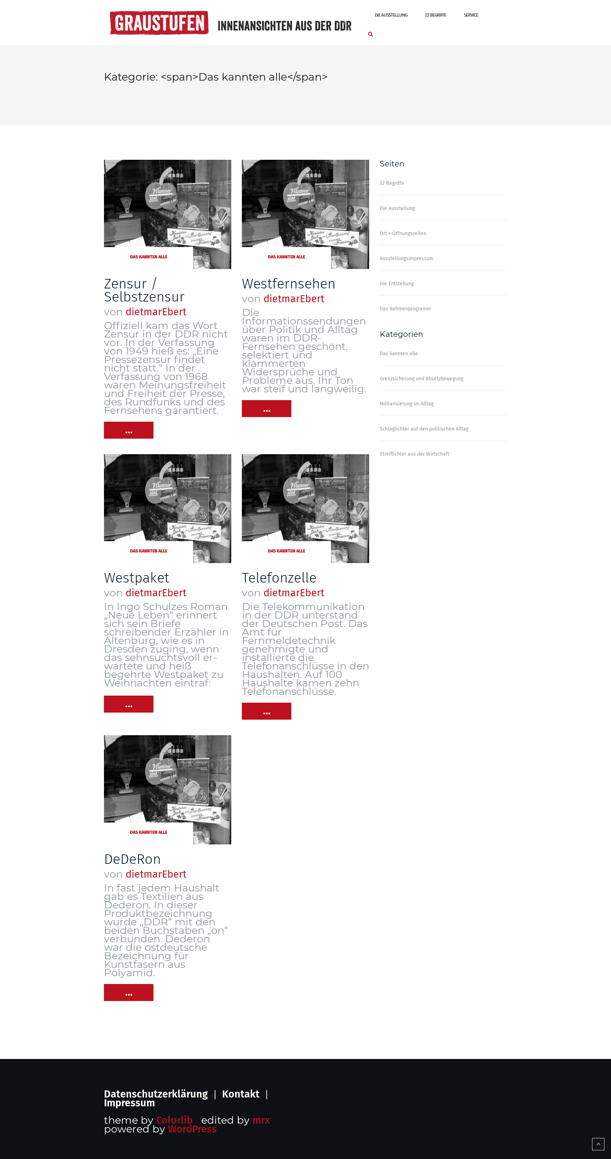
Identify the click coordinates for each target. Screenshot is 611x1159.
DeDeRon (132, 859)
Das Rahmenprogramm (405, 309)
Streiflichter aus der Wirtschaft (414, 454)
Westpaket (136, 577)
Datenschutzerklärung (156, 1094)
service (471, 15)
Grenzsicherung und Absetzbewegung (421, 379)
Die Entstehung (397, 284)
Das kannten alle (148, 256)
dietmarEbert (156, 312)
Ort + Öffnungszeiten (403, 233)
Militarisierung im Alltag (406, 404)
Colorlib (174, 1120)
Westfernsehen (289, 283)
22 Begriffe (435, 15)
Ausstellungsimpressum (406, 259)
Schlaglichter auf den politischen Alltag (424, 429)
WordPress (192, 1129)
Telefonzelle (279, 577)
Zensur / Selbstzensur (144, 290)
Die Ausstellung (391, 15)
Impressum (129, 1103)
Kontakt (241, 1094)
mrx (261, 1120)
